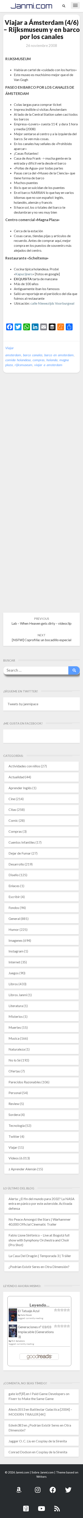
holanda (51, 360)
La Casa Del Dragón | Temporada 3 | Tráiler (40, 1256)
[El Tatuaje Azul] (13, 1317)
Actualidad (16, 777)
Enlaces (14, 886)
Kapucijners (24, 274)
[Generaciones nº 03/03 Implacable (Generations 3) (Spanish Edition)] (13, 1332)
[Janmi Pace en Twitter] (68, 1487)
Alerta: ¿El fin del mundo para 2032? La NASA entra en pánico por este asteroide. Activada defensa (41, 1204)
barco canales (32, 355)
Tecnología (17, 1125)
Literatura (16, 1006)
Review (14, 1104)
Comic (13, 820)
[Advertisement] (44, 313)
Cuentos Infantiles (22, 842)
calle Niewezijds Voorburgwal (52, 303)
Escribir (14, 897)
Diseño (14, 875)
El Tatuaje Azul (28, 1311)
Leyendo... (39, 1304)
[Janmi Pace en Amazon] (18, 1487)
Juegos (14, 973)
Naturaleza (17, 1049)
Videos (14, 1158)
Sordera (14, 1114)
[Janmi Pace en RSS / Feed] (57, 1506)
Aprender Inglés (20, 788)
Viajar (9, 348)
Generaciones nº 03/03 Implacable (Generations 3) (36, 1332)
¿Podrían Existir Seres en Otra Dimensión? (39, 1267)
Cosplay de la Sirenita (51, 1441)
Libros (13, 984)
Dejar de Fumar (20, 853)
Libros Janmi (18, 995)
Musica (14, 1038)
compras (38, 360)
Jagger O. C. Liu (20, 1441)
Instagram (16, 951)
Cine (12, 799)
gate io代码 (17, 1394)
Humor (14, 929)
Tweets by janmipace (22, 704)
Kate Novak (26, 1315)
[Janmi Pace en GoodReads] (26, 1506)
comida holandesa (18, 360)
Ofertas (14, 1071)
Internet (14, 962)
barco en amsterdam (59, 355)
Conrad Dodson (20, 1452)
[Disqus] (41, 442)
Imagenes (16, 940)
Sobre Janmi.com (42, 1472)
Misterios (16, 1016)
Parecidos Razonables (25, 1082)
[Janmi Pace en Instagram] (38, 1487)
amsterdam (13, 355)
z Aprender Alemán (22, 1169)
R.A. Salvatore (18, 1341)
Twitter (14, 1136)
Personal (15, 1093)
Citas (12, 809)
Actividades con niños (24, 766)
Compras (15, 831)
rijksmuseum (23, 365)
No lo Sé (15, 1060)
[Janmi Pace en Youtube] (41, 1506)
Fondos (14, 908)
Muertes (15, 1027)
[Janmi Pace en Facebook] (52, 1487)
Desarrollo (16, 864)
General (14, 918)
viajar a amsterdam (48, 365)
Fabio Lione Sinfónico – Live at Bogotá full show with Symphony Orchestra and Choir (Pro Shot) (39, 1240)
